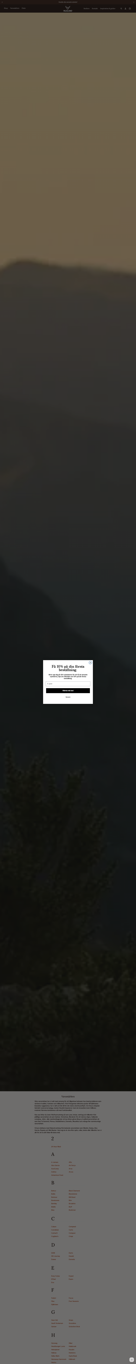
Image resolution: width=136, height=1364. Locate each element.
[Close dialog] (90, 662)
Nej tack (68, 697)
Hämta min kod (68, 691)
